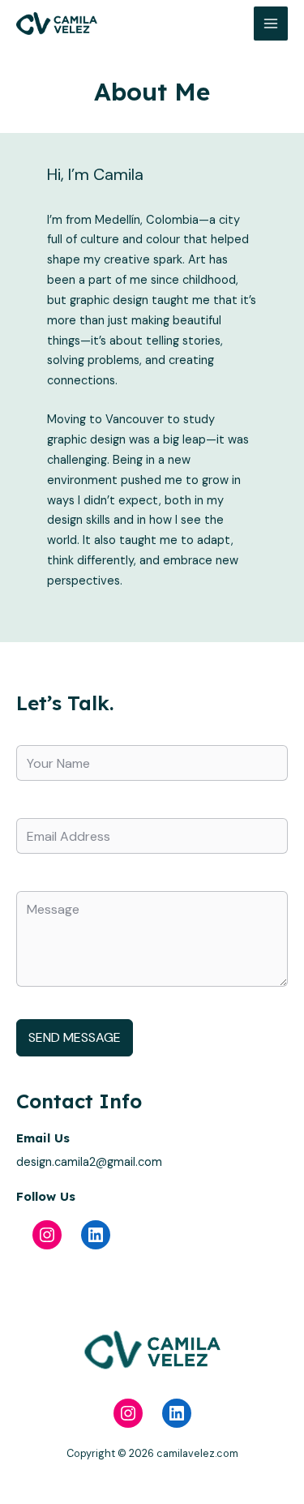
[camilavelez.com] (56, 24)
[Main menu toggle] (271, 23)
